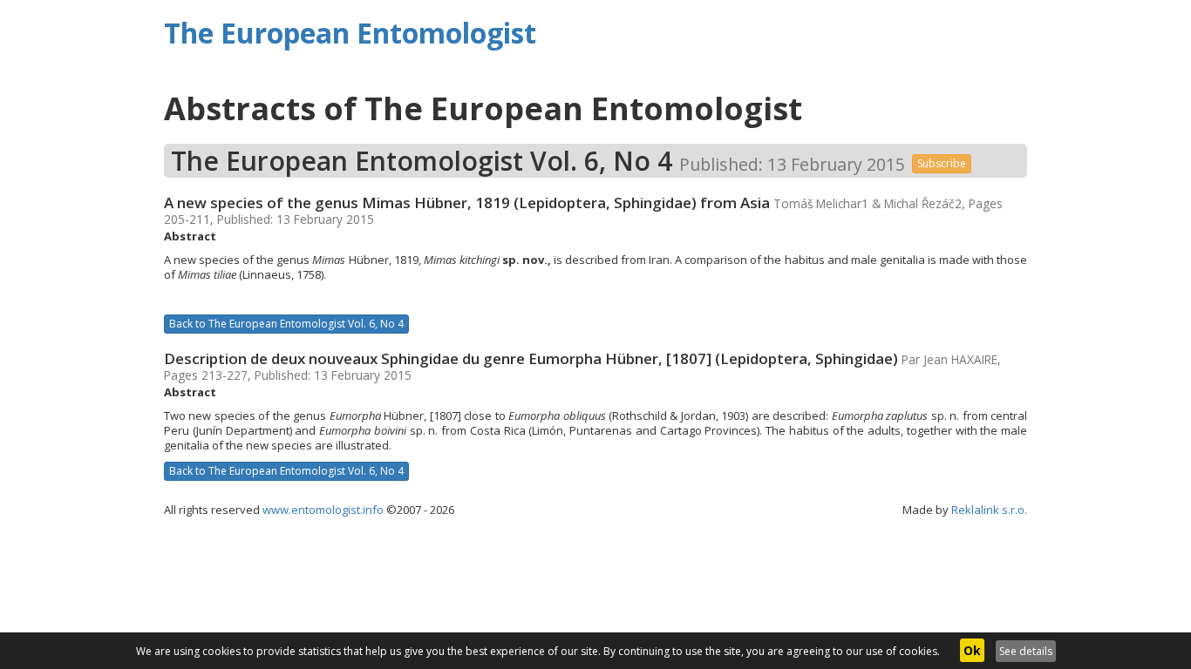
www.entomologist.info (323, 509)
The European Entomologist (350, 32)
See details (1025, 651)
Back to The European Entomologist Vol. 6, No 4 (286, 323)
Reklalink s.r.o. (989, 509)
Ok (972, 650)
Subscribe (941, 163)
